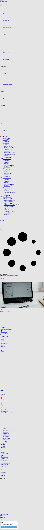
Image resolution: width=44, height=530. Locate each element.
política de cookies (11, 524)
